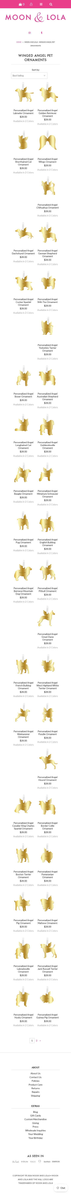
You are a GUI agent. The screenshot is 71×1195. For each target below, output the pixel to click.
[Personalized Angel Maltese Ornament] (47, 904)
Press (35, 1126)
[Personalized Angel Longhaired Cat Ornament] (23, 426)
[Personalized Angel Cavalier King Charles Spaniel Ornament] (23, 807)
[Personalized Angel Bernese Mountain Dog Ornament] (23, 572)
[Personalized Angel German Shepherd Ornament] (47, 234)
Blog (35, 1111)
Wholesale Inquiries (35, 1130)
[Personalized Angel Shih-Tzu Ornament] (47, 283)
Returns (35, 1088)
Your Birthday (36, 1137)
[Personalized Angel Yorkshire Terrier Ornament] (47, 329)
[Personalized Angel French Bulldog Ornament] (23, 666)
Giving (35, 1123)
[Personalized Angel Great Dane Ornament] (47, 618)
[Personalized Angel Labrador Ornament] (23, 94)
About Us (35, 1073)
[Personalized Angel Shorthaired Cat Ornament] (23, 143)
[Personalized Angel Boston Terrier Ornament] (23, 855)
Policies (35, 1080)
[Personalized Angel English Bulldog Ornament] (47, 523)
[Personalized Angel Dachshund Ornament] (23, 234)
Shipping (35, 1095)
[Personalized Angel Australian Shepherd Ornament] (47, 377)
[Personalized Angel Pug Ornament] (23, 523)
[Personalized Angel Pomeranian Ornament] (47, 855)
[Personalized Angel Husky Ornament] (23, 998)
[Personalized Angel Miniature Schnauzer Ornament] (47, 475)
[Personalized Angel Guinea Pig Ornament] (47, 998)
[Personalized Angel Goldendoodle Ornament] (47, 426)
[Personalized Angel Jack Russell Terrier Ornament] (47, 950)
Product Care (35, 1084)
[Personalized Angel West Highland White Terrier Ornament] (47, 666)
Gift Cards (35, 1115)
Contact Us (35, 1077)
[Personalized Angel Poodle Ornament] (47, 715)
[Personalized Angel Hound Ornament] (47, 761)
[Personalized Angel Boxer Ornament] (23, 377)
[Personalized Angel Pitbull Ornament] (47, 572)
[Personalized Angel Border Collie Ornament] (47, 807)
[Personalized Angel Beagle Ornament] (23, 475)
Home (18, 42)
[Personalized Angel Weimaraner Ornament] (23, 715)
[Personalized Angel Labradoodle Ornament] (23, 950)
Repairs (35, 1091)
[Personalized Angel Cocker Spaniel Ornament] (23, 283)
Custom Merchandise (35, 1119)
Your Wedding (35, 1134)
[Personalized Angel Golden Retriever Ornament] (47, 94)
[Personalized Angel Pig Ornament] (23, 904)
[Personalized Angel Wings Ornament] (47, 143)
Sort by (35, 69)
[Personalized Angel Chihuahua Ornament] (47, 189)
